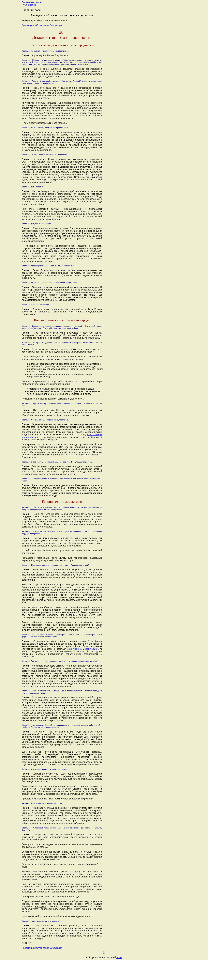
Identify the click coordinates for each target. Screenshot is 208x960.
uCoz (119, 957)
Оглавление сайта (31, 2)
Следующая (56, 25)
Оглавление (42, 25)
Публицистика (29, 5)
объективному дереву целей (82, 649)
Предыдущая (29, 25)
